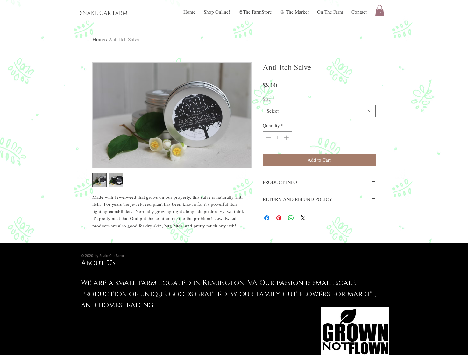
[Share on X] (303, 218)
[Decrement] (268, 137)
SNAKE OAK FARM (104, 13)
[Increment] (287, 137)
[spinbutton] (277, 137)
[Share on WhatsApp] (291, 218)
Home (98, 39)
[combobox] (319, 111)
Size (269, 98)
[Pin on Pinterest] (279, 218)
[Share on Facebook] (267, 218)
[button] (379, 10)
